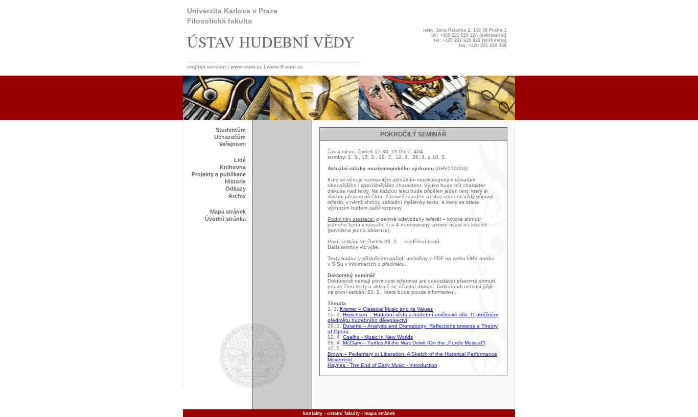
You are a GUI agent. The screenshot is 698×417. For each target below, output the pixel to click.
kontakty (312, 413)
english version (207, 67)
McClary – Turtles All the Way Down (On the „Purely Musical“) (414, 342)
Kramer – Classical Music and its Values (386, 309)
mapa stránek (379, 413)
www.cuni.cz (246, 67)
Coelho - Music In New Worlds (378, 337)
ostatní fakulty (343, 413)
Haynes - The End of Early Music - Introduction (382, 365)
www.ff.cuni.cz (285, 67)
